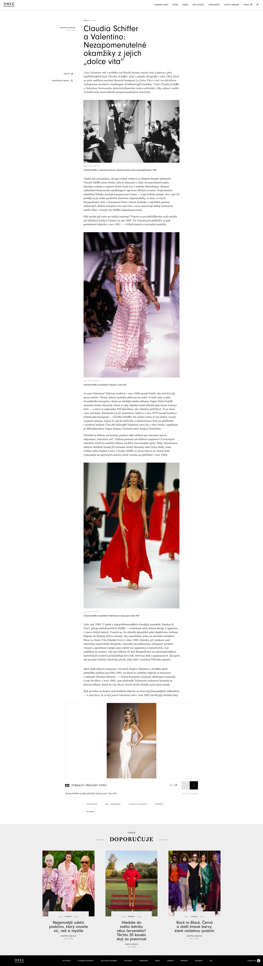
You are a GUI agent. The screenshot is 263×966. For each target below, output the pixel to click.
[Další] (194, 785)
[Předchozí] (185, 785)
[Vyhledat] (257, 4)
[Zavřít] (260, 963)
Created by (251, 961)
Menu (246, 5)
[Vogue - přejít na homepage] (9, 4)
